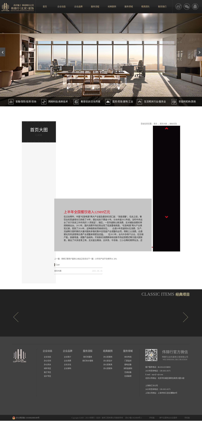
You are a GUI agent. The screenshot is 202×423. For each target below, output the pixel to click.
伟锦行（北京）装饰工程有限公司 (102, 418)
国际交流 (173, 124)
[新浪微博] (178, 6)
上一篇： (71, 259)
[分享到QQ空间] (195, 6)
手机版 (151, 418)
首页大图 (163, 124)
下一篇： (102, 259)
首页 (45, 6)
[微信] (186, 6)
